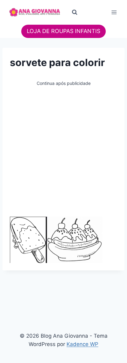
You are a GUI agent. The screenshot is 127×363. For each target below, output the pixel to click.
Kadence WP (82, 344)
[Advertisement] (63, 150)
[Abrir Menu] (114, 12)
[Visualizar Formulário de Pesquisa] (74, 12)
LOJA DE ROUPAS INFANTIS (63, 31)
